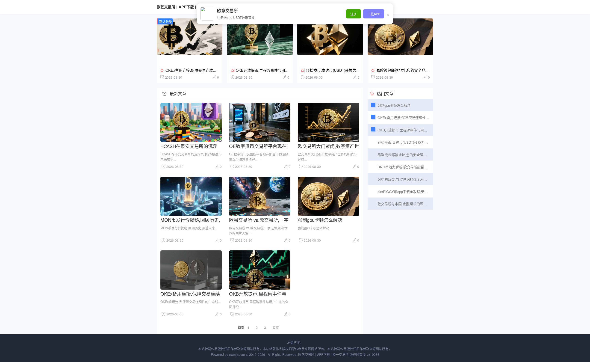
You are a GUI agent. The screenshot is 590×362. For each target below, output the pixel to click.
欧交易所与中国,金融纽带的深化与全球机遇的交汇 (416, 203)
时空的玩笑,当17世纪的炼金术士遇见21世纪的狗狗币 (418, 179)
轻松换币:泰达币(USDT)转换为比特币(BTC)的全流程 (418, 142)
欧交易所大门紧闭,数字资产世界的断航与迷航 (328, 146)
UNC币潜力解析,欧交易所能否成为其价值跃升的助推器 (420, 166)
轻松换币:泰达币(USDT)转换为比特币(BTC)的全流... (348, 70)
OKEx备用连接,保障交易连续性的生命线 (198, 70)
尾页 (275, 327)
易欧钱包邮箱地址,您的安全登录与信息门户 (411, 70)
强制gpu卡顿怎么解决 (320, 220)
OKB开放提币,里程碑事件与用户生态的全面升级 (275, 70)
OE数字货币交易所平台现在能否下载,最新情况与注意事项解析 (259, 146)
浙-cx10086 (371, 354)
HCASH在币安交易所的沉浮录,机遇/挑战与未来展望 (188, 146)
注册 (353, 14)
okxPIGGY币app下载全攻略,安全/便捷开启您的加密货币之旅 (424, 191)
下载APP (373, 14)
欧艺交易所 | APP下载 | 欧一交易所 (186, 6)
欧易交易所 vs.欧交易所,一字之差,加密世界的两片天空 (259, 220)
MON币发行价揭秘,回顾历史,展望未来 (190, 220)
